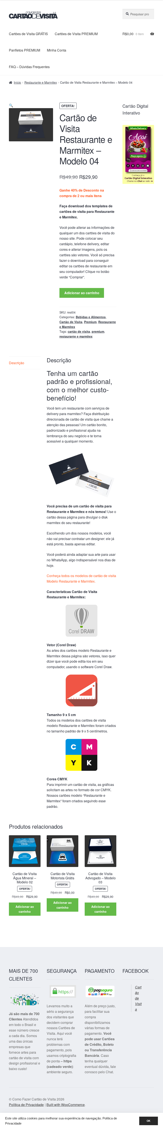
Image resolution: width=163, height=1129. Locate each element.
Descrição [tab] (16, 362)
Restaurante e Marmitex (40, 82)
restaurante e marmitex (76, 336)
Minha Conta (56, 50)
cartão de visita (79, 331)
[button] (11, 105)
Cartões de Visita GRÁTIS (28, 33)
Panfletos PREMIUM (24, 50)
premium (98, 331)
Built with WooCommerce (65, 1104)
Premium (90, 322)
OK (148, 1120)
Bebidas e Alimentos (91, 317)
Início (17, 82)
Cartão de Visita (70, 322)
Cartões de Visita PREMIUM (76, 33)
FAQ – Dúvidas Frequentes (29, 66)
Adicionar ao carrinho (81, 292)
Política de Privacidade (26, 1104)
